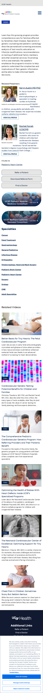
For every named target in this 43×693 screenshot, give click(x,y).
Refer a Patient (21, 172)
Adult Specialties (9, 294)
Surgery (5, 279)
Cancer (5, 235)
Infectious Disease (9, 255)
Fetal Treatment (9, 240)
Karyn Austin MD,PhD (29, 87)
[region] (21, 664)
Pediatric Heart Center (12, 164)
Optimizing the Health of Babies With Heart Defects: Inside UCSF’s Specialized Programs (20, 493)
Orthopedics (7, 260)
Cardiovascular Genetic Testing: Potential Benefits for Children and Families (19, 388)
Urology (5, 284)
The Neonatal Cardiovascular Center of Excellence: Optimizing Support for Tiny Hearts (21, 543)
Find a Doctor (21, 185)
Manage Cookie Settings (21, 683)
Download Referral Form (22, 179)
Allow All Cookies (21, 677)
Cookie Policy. (14, 672)
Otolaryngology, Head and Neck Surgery (19, 264)
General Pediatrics (10, 250)
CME (4, 289)
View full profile (10, 117)
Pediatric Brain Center (11, 269)
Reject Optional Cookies (21, 689)
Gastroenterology (9, 245)
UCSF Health (6, 4)
